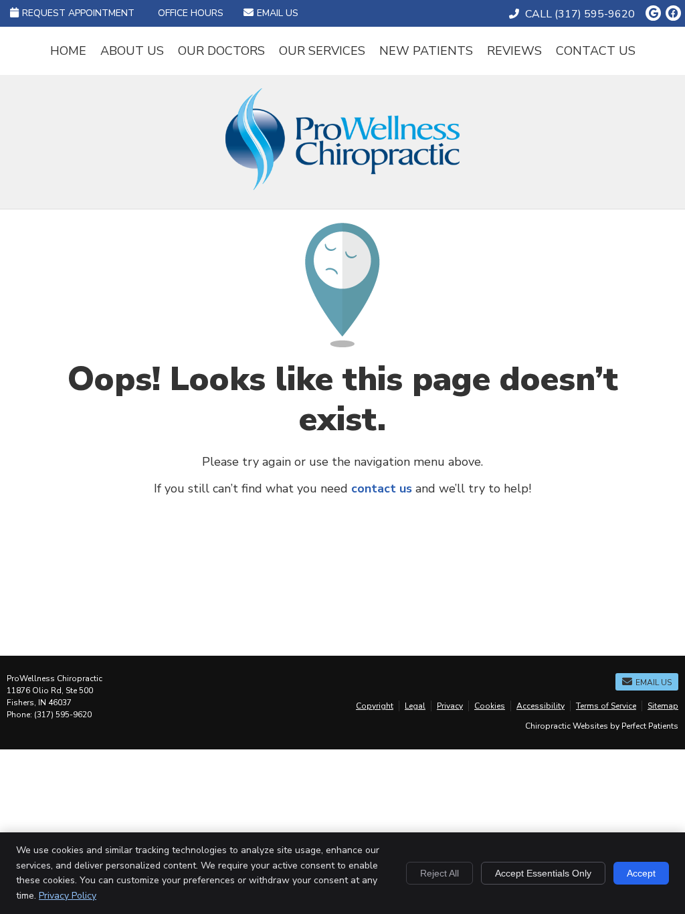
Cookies (489, 706)
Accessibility (540, 706)
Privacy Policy (67, 895)
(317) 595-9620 (595, 14)
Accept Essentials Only (543, 873)
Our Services (322, 51)
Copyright (374, 706)
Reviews (514, 51)
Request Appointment (78, 13)
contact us (381, 488)
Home (68, 51)
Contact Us (595, 51)
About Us (132, 51)
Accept (641, 873)
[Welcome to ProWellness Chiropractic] (342, 186)
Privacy (450, 706)
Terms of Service (606, 706)
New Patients (426, 51)
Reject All (439, 873)
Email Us (277, 13)
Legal (415, 706)
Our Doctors (221, 51)
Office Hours (190, 13)
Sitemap (663, 706)
